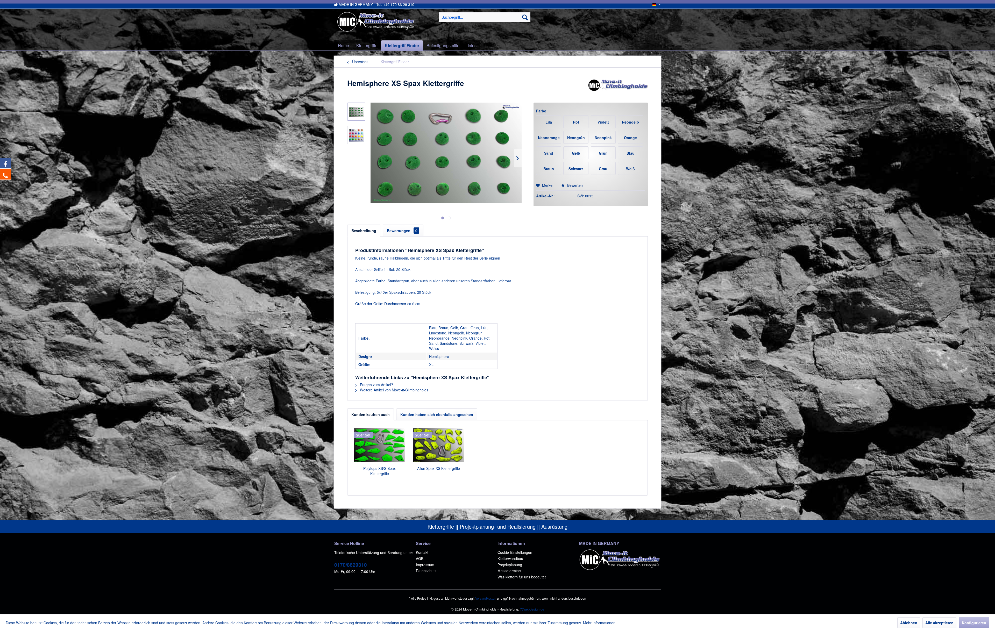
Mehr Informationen (599, 622)
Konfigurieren (974, 622)
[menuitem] (484, 17)
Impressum (425, 564)
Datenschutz (426, 570)
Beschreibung (363, 230)
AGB (419, 558)
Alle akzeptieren (939, 622)
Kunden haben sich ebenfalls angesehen (436, 414)
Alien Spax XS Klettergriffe (438, 468)
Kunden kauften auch (370, 414)
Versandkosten (485, 598)
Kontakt (422, 552)
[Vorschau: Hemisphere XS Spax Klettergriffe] (356, 112)
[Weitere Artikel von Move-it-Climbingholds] (618, 88)
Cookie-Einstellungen (514, 552)
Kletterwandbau (510, 558)
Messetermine (509, 570)
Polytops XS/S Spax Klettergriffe (379, 471)
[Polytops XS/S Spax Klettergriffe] (379, 445)
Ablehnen (908, 622)
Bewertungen (402, 230)
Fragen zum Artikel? (376, 384)
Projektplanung (509, 564)
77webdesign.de (532, 609)
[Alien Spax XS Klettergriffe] (438, 445)
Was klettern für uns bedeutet (521, 576)
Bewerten (574, 185)
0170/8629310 (350, 564)
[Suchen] (525, 17)
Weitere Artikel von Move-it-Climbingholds (393, 389)
